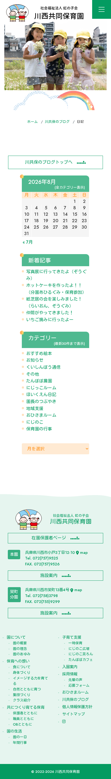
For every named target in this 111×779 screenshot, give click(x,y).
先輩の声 (75, 679)
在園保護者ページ (49, 538)
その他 (32, 374)
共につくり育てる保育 (25, 707)
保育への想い (18, 661)
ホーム (32, 121)
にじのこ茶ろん (80, 654)
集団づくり (21, 694)
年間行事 (20, 742)
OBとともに (22, 724)
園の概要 (20, 643)
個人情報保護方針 (77, 706)
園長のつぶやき (41, 401)
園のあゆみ (21, 654)
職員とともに (23, 718)
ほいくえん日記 (41, 395)
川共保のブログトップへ (48, 162)
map (84, 552)
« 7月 (28, 242)
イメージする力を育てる (30, 681)
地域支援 (34, 408)
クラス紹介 (21, 700)
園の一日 (20, 737)
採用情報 (69, 674)
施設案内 (48, 575)
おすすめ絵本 (39, 353)
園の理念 (20, 648)
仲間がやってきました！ (50, 313)
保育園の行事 (39, 429)
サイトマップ (73, 714)
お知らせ (34, 360)
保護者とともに (25, 713)
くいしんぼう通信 (43, 367)
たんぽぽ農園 (39, 381)
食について (21, 667)
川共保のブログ (57, 121)
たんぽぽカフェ (80, 659)
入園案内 (69, 667)
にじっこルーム (41, 388)
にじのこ (34, 422)
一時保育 (75, 643)
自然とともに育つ (27, 689)
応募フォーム (78, 685)
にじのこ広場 (78, 648)
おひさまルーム (41, 415)
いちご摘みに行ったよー (50, 320)
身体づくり (21, 672)
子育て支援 (71, 637)
